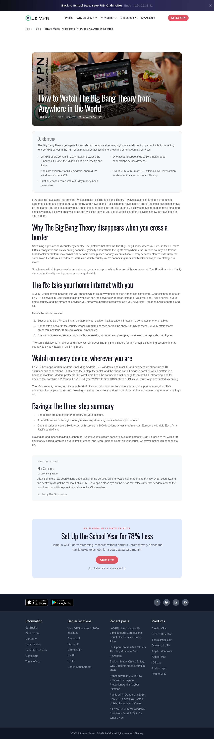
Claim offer (107, 559)
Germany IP (75, 649)
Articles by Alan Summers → (52, 494)
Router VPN (159, 673)
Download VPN (161, 645)
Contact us (31, 655)
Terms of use (32, 661)
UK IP (71, 655)
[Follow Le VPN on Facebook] (157, 602)
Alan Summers (66, 117)
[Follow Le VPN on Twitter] (166, 602)
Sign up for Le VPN (154, 437)
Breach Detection (162, 634)
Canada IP (74, 638)
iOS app (157, 662)
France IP (73, 644)
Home (28, 28)
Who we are (32, 633)
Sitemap (139, 733)
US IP (71, 661)
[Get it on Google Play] (62, 602)
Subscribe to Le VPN (49, 320)
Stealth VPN (159, 628)
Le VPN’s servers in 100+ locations (53, 297)
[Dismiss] (210, 5)
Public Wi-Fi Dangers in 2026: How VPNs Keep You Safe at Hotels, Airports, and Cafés (127, 699)
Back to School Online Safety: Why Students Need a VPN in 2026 (127, 666)
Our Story (31, 638)
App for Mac (159, 656)
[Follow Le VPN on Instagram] (176, 602)
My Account (148, 17)
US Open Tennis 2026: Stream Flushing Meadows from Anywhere (128, 651)
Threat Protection (162, 639)
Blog (38, 28)
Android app (159, 668)
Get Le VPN (178, 17)
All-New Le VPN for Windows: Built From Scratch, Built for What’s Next (127, 713)
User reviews (33, 644)
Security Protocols (36, 650)
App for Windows (162, 651)
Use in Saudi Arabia (79, 666)
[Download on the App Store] (36, 602)
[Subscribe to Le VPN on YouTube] (185, 602)
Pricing (69, 17)
